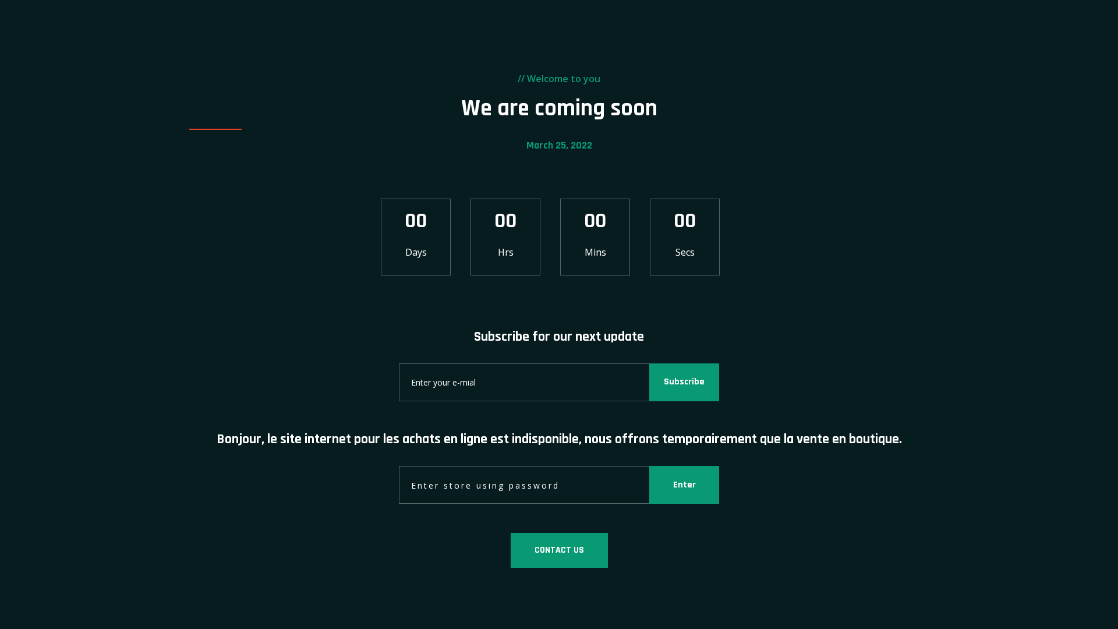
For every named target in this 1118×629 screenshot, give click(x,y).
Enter (684, 485)
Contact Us (559, 550)
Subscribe (684, 382)
